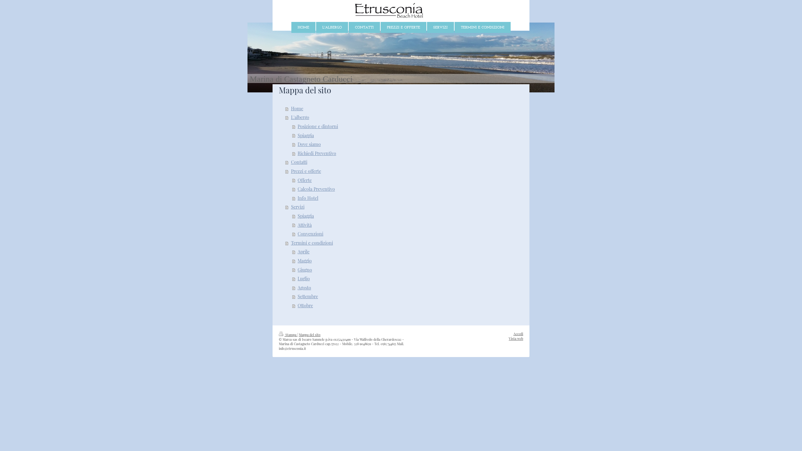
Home (297, 108)
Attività (305, 225)
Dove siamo (309, 144)
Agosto (304, 288)
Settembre (308, 296)
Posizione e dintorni (318, 126)
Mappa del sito (309, 335)
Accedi (518, 334)
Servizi (298, 207)
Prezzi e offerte (306, 171)
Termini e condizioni (312, 243)
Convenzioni (310, 234)
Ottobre (305, 305)
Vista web (516, 338)
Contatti (299, 162)
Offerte (305, 180)
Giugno (305, 270)
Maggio (305, 261)
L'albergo (300, 117)
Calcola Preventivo (316, 189)
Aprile (304, 252)
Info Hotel (308, 198)
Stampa (290, 335)
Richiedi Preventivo (317, 153)
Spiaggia (306, 135)
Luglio (304, 279)
